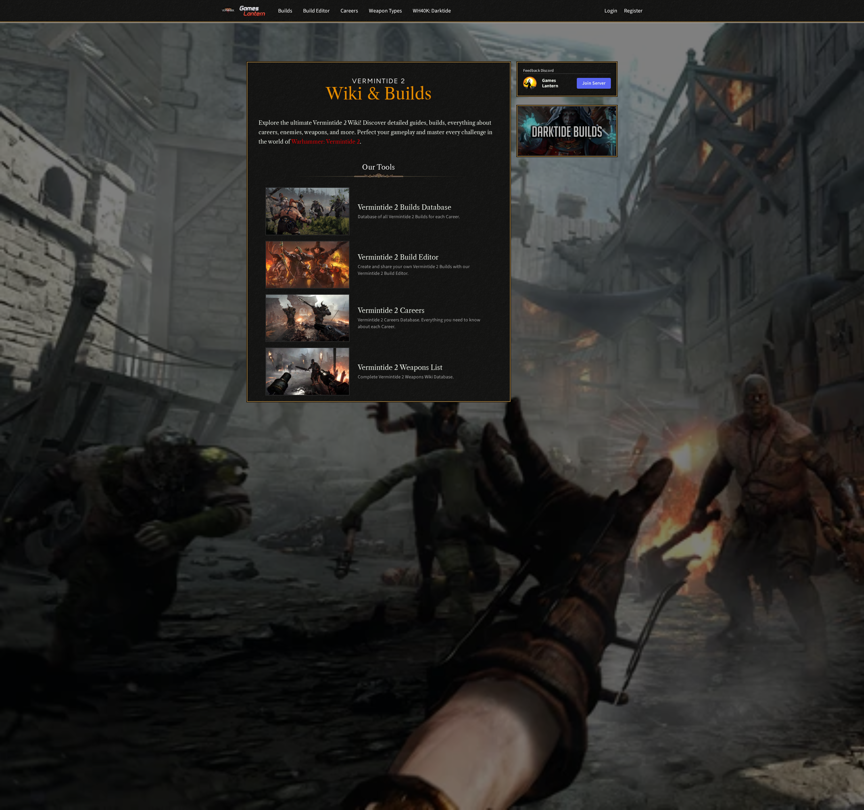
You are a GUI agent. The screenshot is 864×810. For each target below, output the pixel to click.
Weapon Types (385, 11)
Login (610, 11)
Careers (349, 11)
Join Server (593, 83)
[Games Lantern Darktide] (567, 131)
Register (633, 11)
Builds (285, 11)
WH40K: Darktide (432, 11)
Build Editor (316, 11)
